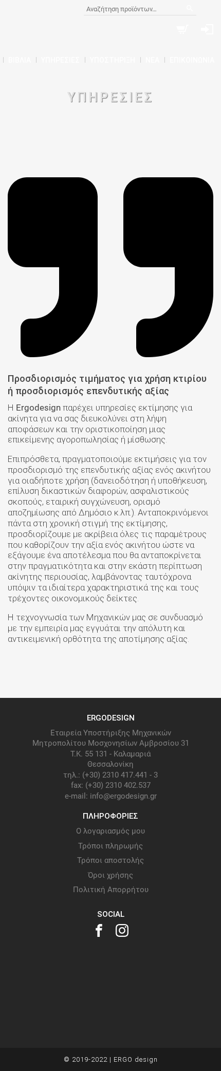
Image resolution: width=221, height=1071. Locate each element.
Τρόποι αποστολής (110, 860)
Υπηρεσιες (60, 60)
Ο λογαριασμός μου (110, 831)
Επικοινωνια (192, 60)
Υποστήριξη (112, 60)
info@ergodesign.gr (123, 796)
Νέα (152, 60)
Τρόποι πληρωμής (110, 846)
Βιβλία (19, 60)
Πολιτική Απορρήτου (111, 889)
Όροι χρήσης (110, 875)
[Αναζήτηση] (190, 9)
